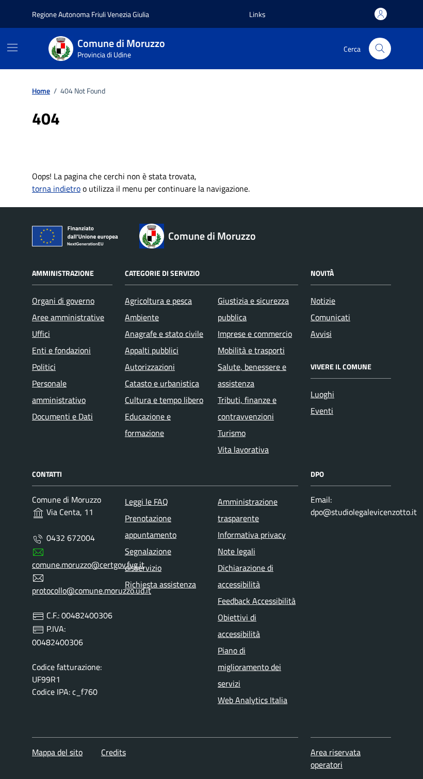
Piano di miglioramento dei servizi (249, 667)
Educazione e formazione (148, 424)
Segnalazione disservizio (148, 559)
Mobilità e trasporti (251, 350)
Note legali (236, 551)
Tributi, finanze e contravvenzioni (247, 408)
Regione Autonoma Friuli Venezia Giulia (90, 14)
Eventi (322, 410)
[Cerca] (380, 49)
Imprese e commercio (255, 334)
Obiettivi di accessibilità (239, 625)
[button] (257, 14)
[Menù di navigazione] (12, 47)
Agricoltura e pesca (158, 300)
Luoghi (322, 394)
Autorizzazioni (150, 367)
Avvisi (321, 334)
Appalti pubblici (151, 350)
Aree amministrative (68, 317)
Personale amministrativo (59, 391)
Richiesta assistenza (160, 584)
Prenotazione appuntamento (150, 526)
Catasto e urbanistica (162, 383)
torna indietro (56, 188)
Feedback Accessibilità (257, 601)
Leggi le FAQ (146, 501)
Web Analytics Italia (252, 700)
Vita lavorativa (243, 449)
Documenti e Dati (62, 416)
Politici (44, 367)
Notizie (323, 300)
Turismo (232, 433)
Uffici (41, 334)
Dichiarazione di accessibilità (245, 576)
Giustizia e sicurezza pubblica (253, 308)
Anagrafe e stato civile (164, 334)
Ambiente (142, 317)
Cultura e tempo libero (164, 400)
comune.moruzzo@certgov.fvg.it (88, 564)
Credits (113, 752)
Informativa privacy (252, 534)
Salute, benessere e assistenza (252, 375)
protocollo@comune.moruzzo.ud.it (91, 590)
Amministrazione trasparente (248, 509)
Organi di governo (63, 300)
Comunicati (330, 317)
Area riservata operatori (336, 758)
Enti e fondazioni (61, 350)
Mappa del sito (57, 752)
